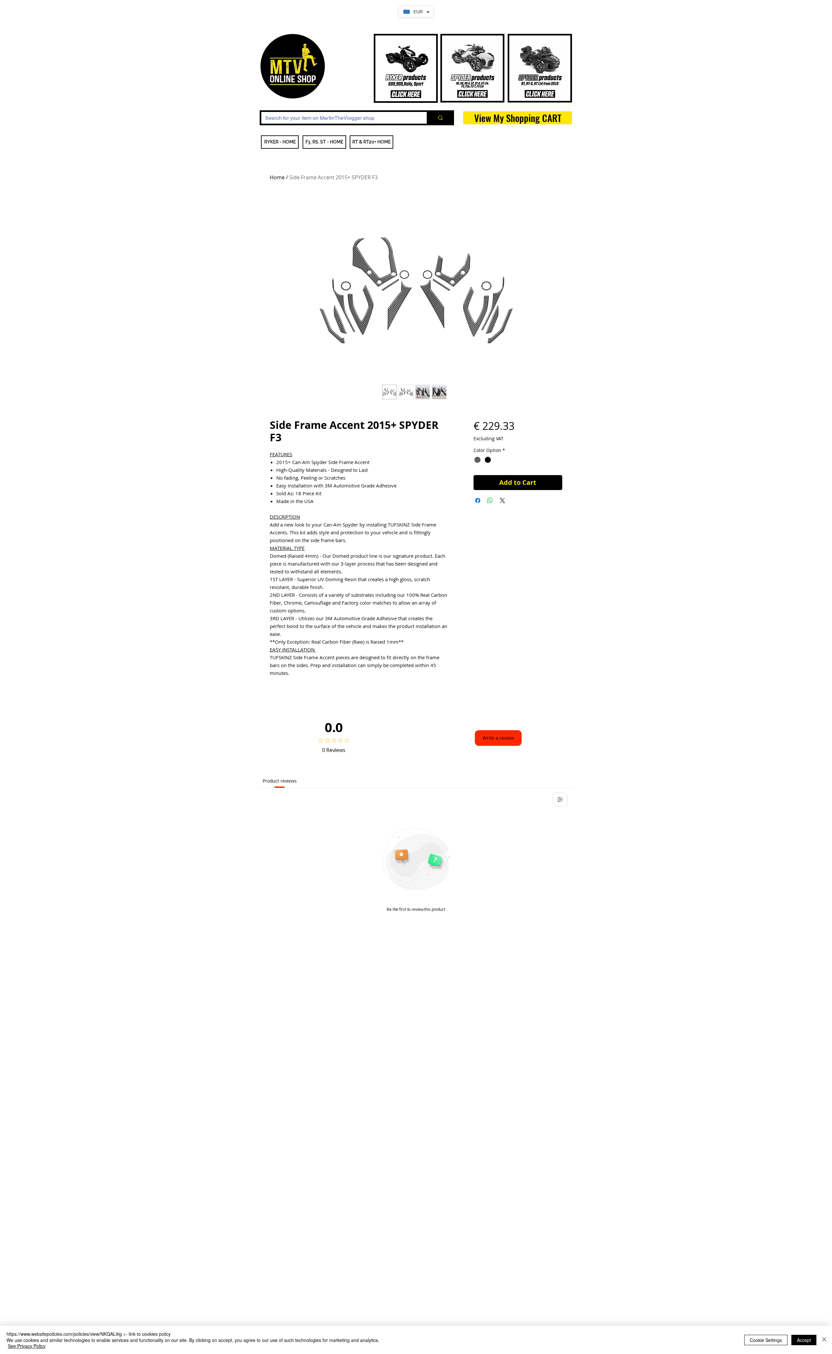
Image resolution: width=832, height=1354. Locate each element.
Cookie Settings (766, 1340)
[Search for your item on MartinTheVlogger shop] (439, 118)
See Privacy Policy (27, 1346)
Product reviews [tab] (280, 781)
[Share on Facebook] (478, 500)
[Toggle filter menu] (559, 799)
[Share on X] (502, 500)
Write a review (498, 738)
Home (277, 177)
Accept (804, 1340)
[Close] (824, 1340)
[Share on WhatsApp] (490, 500)
